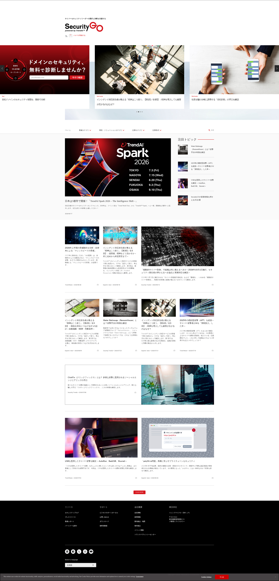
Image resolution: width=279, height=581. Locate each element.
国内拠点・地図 (139, 521)
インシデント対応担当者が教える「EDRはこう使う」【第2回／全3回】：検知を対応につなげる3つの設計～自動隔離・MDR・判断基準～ (81, 324)
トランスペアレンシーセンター (145, 534)
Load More (139, 492)
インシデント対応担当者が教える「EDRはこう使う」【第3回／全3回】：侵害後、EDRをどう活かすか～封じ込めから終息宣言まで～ (119, 252)
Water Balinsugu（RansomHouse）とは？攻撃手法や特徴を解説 (202, 149)
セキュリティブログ (72, 513)
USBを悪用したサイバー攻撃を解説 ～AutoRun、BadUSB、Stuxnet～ (202, 183)
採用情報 (137, 517)
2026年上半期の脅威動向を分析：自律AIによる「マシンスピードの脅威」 (82, 249)
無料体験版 (103, 526)
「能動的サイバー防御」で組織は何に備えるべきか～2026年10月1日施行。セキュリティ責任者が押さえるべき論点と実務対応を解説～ (176, 271)
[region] (139, 577)
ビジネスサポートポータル (109, 513)
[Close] (275, 577)
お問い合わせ (104, 517)
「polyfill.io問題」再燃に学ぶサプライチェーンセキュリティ (168, 461)
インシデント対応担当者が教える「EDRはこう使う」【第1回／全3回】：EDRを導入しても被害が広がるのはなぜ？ (158, 324)
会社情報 (137, 513)
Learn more (139, 576)
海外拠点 (137, 526)
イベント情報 (139, 530)
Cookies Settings (206, 577)
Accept (222, 577)
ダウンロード (104, 521)
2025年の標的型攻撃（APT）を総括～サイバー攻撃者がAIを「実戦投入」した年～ (202, 166)
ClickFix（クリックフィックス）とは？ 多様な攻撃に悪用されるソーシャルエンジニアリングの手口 (102, 378)
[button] (2, 68)
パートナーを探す (71, 526)
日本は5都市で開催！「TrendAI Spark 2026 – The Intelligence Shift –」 (101, 201)
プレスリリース (70, 517)
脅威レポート (69, 521)
